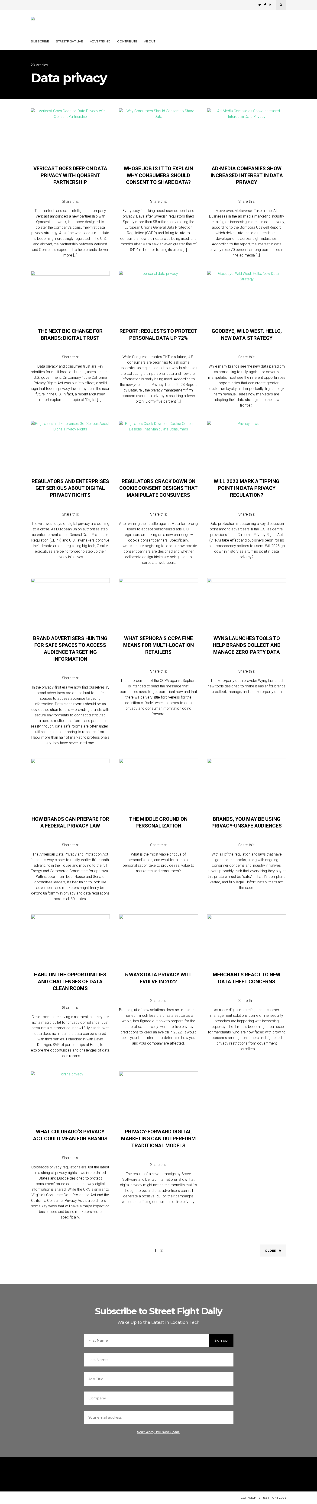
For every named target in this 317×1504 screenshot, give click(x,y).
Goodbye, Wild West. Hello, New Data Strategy (247, 334)
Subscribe (40, 41)
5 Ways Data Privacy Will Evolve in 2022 (158, 978)
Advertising (100, 41)
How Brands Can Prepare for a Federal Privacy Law (70, 822)
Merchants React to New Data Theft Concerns (246, 978)
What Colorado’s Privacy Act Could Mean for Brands (70, 1135)
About (149, 41)
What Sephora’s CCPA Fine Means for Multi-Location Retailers (158, 645)
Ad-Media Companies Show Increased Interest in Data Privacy (246, 175)
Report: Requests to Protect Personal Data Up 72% (158, 334)
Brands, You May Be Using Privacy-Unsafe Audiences (246, 822)
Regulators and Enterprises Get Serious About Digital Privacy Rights (70, 488)
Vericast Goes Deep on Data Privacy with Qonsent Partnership (70, 175)
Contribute (127, 41)
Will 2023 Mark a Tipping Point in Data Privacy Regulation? (246, 488)
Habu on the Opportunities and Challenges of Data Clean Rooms (70, 981)
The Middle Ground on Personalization (158, 822)
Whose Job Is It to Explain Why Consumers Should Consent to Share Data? (158, 175)
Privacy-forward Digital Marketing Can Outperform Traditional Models (158, 1138)
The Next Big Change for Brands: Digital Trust (70, 334)
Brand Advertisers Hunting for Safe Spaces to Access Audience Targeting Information (70, 648)
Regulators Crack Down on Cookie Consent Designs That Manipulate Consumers (158, 488)
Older (270, 1250)
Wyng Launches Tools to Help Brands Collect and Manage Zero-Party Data (247, 645)
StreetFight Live (69, 41)
